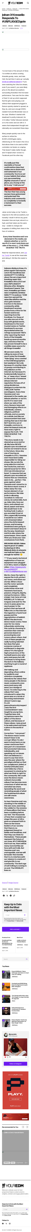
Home (3, 8)
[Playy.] (15, 1116)
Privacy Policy (10, 920)
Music (13, 1001)
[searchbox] (13, 959)
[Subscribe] (25, 915)
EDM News (17, 25)
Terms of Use (19, 920)
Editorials (15, 8)
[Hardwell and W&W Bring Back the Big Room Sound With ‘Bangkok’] (6, 987)
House (26, 944)
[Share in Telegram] (10, 895)
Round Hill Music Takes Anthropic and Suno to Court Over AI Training (20, 973)
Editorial (9, 8)
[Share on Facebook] (4, 895)
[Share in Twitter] (7, 895)
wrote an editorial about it (12, 82)
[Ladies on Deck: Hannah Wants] (15, 1147)
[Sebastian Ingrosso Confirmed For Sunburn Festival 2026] (6, 1011)
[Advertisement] (15, 1090)
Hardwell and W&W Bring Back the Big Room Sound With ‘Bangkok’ (19, 985)
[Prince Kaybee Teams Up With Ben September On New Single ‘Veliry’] (6, 1023)
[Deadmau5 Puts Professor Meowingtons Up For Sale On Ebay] (9, 944)
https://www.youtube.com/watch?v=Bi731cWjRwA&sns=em (15, 569)
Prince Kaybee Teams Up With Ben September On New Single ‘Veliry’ (19, 1021)
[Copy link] (14, 895)
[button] (3, 3)
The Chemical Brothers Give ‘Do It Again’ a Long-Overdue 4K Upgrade (20, 997)
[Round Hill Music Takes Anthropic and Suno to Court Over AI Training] (6, 975)
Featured (24, 25)
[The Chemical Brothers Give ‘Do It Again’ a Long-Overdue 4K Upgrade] (6, 999)
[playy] (15, 188)
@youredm (13, 1034)
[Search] (27, 959)
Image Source (13, 883)
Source (4, 883)
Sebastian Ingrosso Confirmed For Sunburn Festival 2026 (19, 1009)
